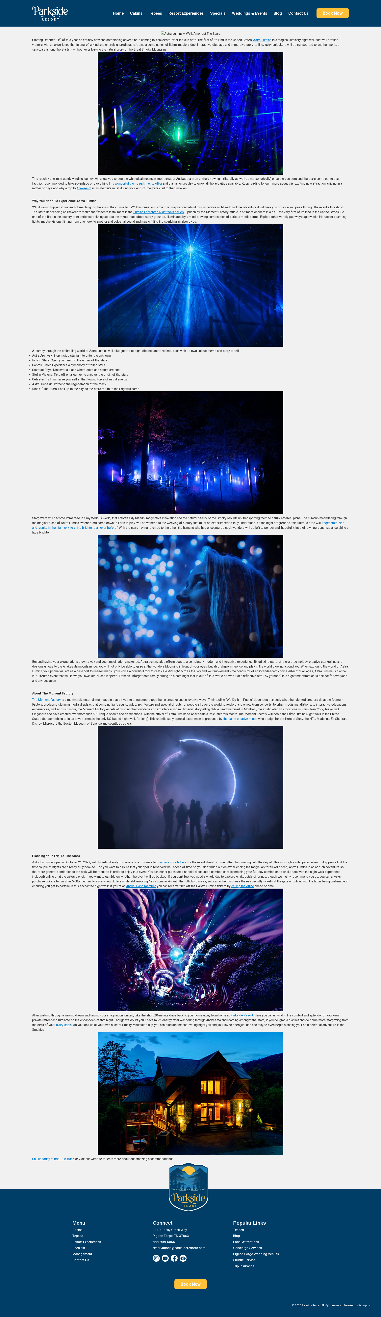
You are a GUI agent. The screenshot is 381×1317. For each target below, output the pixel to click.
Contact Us (298, 13)
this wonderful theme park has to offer (135, 183)
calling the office (242, 886)
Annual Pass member (141, 886)
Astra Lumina (262, 40)
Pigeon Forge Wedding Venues (256, 1254)
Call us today (41, 1159)
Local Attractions (246, 1242)
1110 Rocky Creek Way (170, 1230)
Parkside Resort (241, 1015)
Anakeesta (84, 188)
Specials (218, 13)
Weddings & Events (249, 13)
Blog (278, 13)
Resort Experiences (186, 13)
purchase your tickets (172, 862)
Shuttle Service (244, 1260)
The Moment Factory (46, 700)
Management (82, 1254)
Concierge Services (247, 1248)
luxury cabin (63, 1025)
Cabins (136, 13)
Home (118, 13)
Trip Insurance (243, 1266)
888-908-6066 (64, 1159)
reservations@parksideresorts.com (179, 1248)
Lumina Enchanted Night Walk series (158, 212)
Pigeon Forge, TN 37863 (171, 1236)
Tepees (155, 13)
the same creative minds (240, 719)
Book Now (333, 13)
